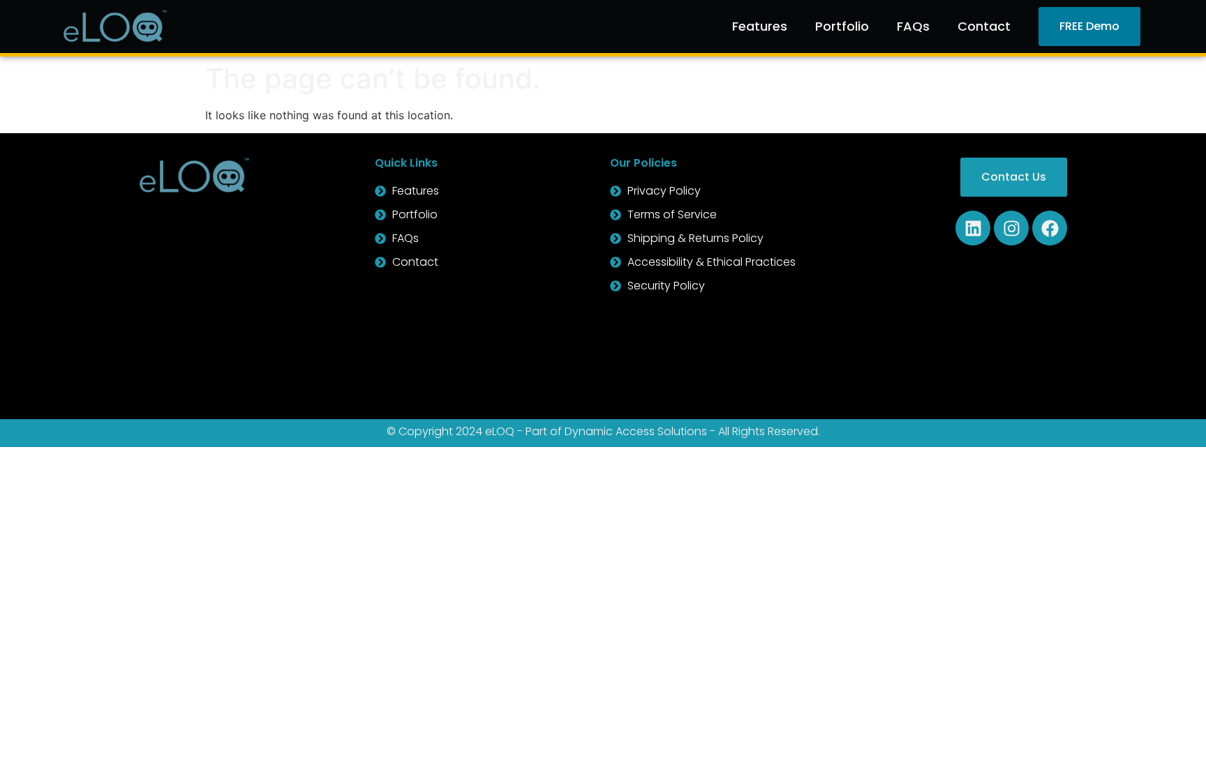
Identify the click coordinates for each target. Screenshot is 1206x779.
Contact (984, 26)
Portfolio (842, 26)
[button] (1013, 177)
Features (759, 26)
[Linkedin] (972, 228)
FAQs (913, 26)
